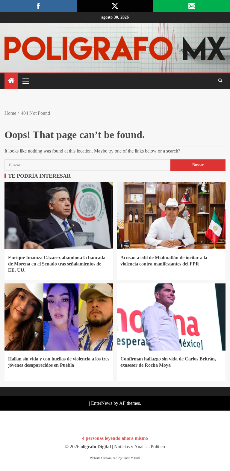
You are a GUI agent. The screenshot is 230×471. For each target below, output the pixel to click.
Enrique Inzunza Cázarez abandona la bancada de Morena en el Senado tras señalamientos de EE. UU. (56, 264)
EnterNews (101, 403)
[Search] (220, 81)
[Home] (11, 81)
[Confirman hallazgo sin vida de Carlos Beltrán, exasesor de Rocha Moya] (171, 317)
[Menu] (25, 80)
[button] (25, 80)
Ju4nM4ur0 (132, 458)
